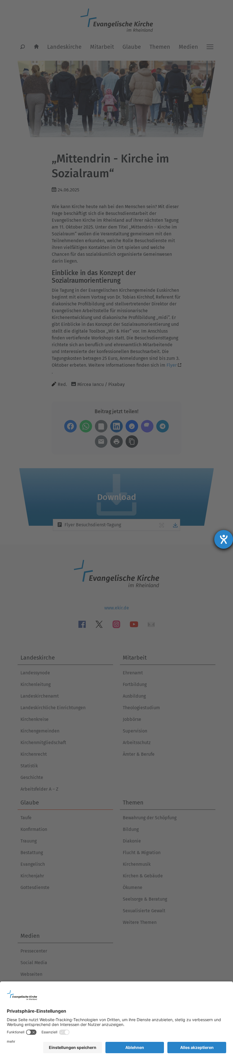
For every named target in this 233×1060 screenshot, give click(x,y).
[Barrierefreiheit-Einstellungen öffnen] (223, 539)
